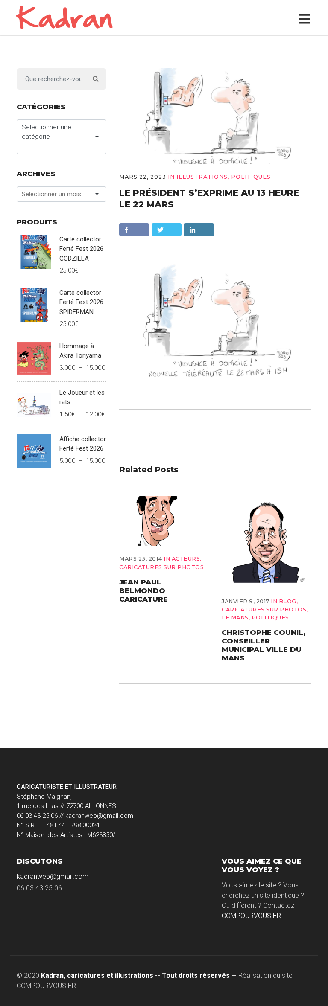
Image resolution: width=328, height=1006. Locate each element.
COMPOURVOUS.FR (251, 916)
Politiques (251, 177)
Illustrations (202, 177)
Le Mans (235, 617)
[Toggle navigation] (306, 17)
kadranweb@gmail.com (52, 876)
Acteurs (186, 558)
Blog (287, 601)
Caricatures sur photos (161, 567)
